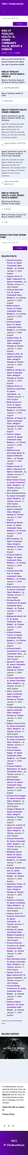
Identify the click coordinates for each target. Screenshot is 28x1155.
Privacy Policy (8, 1114)
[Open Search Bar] (3, 11)
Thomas (17, 53)
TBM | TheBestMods (13, 4)
